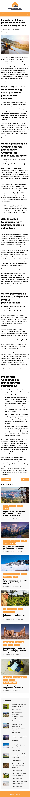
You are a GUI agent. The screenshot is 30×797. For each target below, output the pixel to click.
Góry (5, 505)
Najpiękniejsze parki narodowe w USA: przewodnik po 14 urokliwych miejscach (14, 513)
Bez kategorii (7, 574)
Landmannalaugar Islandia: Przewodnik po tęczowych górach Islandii (19, 755)
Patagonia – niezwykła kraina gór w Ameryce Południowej (14, 548)
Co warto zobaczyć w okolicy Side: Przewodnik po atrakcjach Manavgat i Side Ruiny (15, 650)
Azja (5, 609)
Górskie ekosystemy (15, 540)
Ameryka (6, 540)
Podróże (9, 31)
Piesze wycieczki (20, 642)
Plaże (5, 644)
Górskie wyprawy (12, 609)
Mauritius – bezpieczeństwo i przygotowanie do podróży (14, 687)
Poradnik (12, 680)
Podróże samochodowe (17, 31)
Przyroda (6, 508)
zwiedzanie (13, 543)
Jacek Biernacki (6, 29)
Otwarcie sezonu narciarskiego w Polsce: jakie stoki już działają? (15, 582)
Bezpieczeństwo (8, 677)
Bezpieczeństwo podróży (20, 677)
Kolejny (24, 479)
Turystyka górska (8, 576)
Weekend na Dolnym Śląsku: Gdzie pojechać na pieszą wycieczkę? (19, 765)
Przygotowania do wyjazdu (10, 682)
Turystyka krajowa (6, 32)
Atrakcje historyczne (8, 642)
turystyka (12, 611)
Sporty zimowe (15, 574)
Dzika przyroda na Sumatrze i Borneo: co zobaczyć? (14, 616)
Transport (25, 31)
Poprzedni (7, 479)
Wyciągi (15, 576)
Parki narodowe (12, 505)
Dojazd (4, 31)
